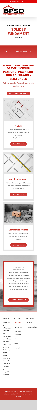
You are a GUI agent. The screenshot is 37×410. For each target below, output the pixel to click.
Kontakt (17, 348)
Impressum (30, 322)
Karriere (17, 339)
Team (16, 343)
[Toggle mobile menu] (33, 8)
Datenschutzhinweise (30, 327)
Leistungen (18, 327)
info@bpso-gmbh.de (25, 1)
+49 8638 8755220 (14, 1)
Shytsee (21, 394)
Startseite (18, 322)
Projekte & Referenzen (18, 333)
